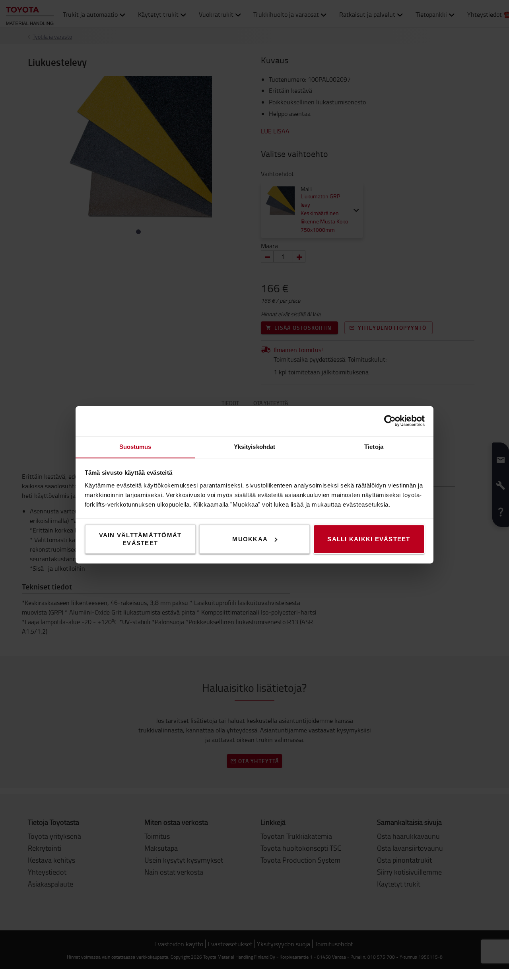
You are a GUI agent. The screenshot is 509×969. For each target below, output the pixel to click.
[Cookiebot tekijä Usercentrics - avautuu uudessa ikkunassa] (390, 421)
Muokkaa (250, 538)
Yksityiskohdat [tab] (254, 446)
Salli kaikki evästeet (368, 538)
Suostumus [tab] (135, 446)
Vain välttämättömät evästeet (140, 538)
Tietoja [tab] (373, 446)
